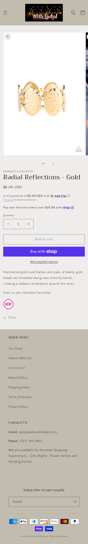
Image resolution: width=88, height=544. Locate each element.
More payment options (44, 261)
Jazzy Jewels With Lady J (39, 536)
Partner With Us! (20, 358)
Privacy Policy (18, 407)
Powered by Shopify (58, 536)
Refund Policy (18, 378)
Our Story (15, 348)
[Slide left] (34, 163)
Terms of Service (20, 397)
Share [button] (12, 317)
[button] (5, 12)
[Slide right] (53, 163)
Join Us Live (17, 368)
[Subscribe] (74, 502)
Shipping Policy (19, 387)
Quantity (8, 215)
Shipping (7, 200)
